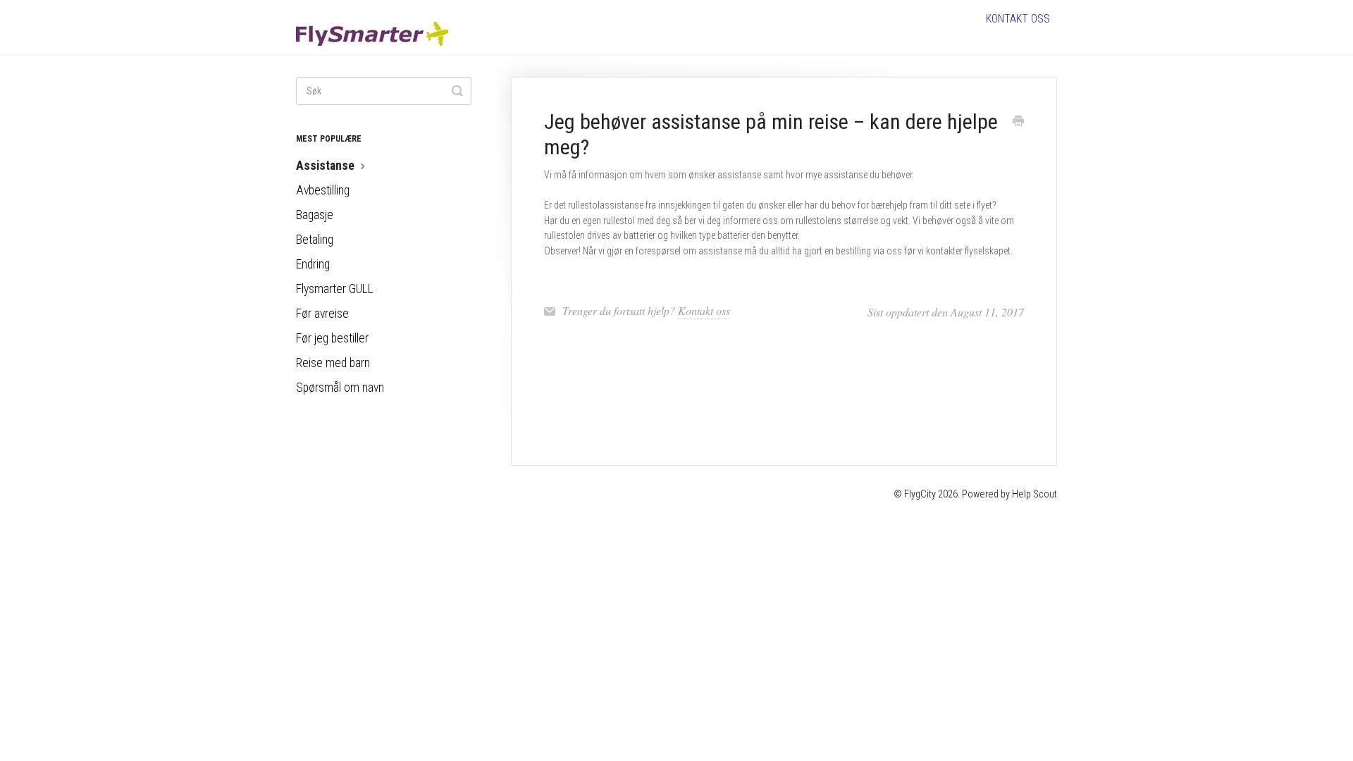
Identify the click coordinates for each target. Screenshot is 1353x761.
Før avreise (322, 314)
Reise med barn (333, 363)
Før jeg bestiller (332, 338)
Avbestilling (323, 190)
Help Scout (1034, 494)
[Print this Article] (1018, 122)
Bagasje (314, 215)
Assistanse (326, 166)
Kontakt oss (1018, 18)
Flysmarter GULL (334, 289)
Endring (313, 264)
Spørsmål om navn (340, 387)
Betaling (314, 240)
